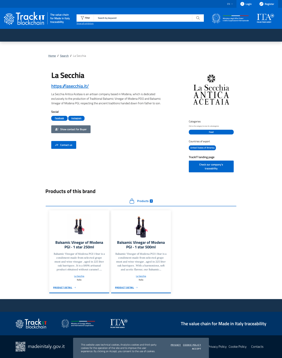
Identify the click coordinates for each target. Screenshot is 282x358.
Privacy (176, 345)
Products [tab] (144, 201)
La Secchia (79, 276)
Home (52, 56)
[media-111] (211, 92)
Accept (196, 349)
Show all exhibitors (85, 23)
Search (64, 56)
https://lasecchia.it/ (70, 85)
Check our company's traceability (211, 166)
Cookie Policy (192, 345)
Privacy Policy (217, 346)
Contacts (257, 346)
